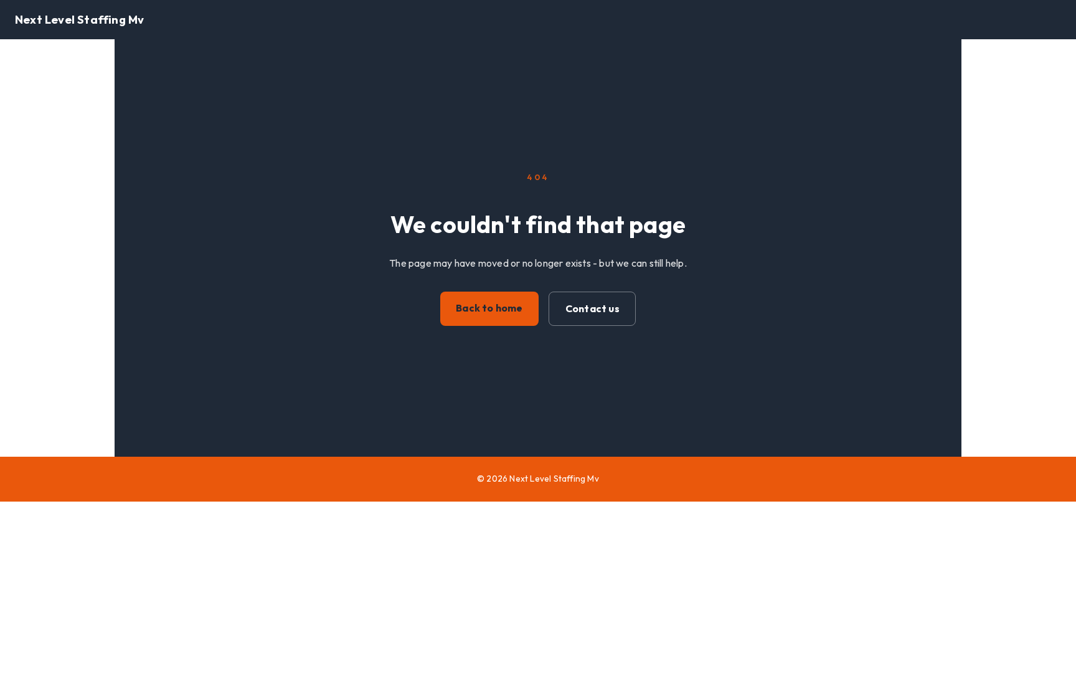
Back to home (489, 308)
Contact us (592, 308)
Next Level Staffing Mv (79, 19)
